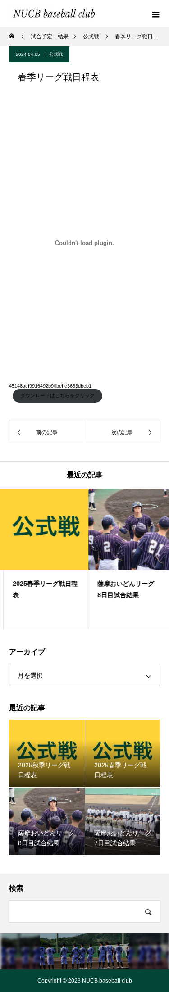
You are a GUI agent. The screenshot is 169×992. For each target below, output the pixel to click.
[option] (42, 559)
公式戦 (56, 54)
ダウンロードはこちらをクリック (57, 395)
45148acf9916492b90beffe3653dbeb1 (50, 386)
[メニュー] (155, 13)
